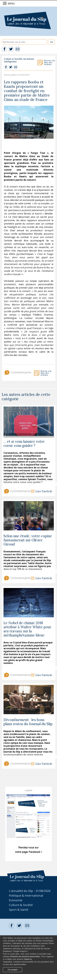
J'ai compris (12, 970)
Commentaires (18, 372)
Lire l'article (44, 491)
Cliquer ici (28, 959)
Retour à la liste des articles (49, 63)
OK (51, 41)
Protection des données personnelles (25, 957)
